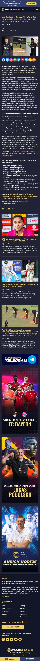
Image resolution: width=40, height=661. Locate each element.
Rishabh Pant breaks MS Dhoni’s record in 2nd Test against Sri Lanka (20, 285)
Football (4, 614)
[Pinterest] (22, 60)
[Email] (14, 60)
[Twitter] (7, 60)
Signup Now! (31, 3)
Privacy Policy (6, 608)
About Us (23, 617)
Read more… (6, 596)
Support (22, 611)
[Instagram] (10, 60)
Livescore (30, 659)
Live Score (23, 614)
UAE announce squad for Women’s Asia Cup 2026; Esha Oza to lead (19, 240)
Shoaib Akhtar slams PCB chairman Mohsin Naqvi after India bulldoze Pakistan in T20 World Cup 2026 (20, 154)
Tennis (4, 617)
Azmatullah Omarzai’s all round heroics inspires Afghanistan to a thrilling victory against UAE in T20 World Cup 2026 (20, 196)
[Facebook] (3, 60)
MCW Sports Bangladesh (20, 655)
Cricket (4, 606)
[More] (33, 60)
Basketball (5, 611)
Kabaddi (22, 608)
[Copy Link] (29, 60)
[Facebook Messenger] (18, 60)
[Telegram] (26, 60)
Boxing (22, 606)
